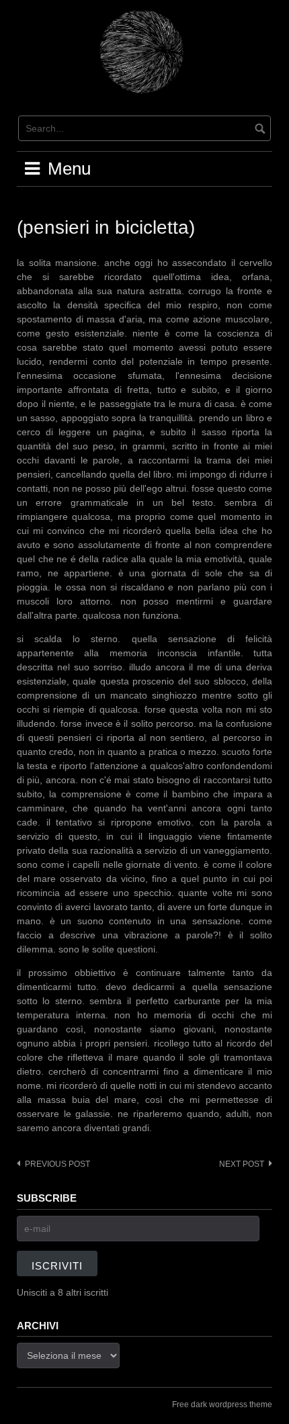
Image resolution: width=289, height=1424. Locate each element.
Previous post (57, 1164)
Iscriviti (57, 1266)
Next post (241, 1164)
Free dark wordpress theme (222, 1404)
